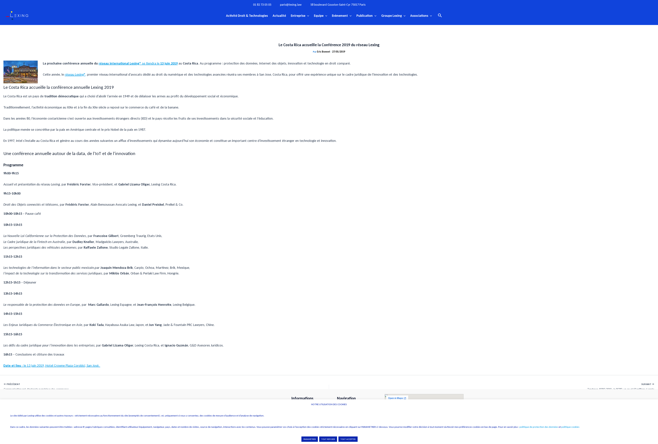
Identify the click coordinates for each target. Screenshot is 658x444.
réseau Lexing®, (75, 74)
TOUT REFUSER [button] (328, 439)
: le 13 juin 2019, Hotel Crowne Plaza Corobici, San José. (51, 365)
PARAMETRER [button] (309, 439)
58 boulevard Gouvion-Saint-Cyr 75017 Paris (337, 4)
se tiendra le (150, 63)
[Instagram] (387, 4)
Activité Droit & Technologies (247, 16)
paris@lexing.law (291, 4)
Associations (419, 16)
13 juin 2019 (168, 63)
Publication (364, 16)
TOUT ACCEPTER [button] (348, 439)
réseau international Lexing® (120, 63)
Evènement (340, 16)
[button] (307, 15)
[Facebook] (380, 4)
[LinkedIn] (408, 4)
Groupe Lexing (391, 16)
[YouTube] (401, 4)
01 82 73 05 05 (262, 4)
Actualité (279, 16)
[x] (394, 4)
